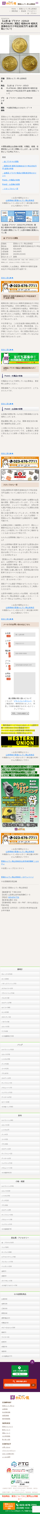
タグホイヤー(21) (7, 988)
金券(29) (4, 1304)
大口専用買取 (6, 1436)
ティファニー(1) (7, 1083)
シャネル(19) (6, 1059)
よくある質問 (6, 1457)
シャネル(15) (6, 1196)
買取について (6, 1433)
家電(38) (4, 1313)
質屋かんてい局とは (8, 1406)
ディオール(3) (6, 1158)
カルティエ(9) (6, 1210)
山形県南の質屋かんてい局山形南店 (20, 200)
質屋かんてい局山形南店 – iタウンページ (17, 877)
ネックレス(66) (7, 1252)
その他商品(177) (7, 1356)
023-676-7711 (13, 897)
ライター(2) (5, 1337)
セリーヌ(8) (5, 1102)
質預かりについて (7, 1426)
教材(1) (4, 1332)
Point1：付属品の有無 (11, 180)
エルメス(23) (6, 1191)
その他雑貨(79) (7, 1229)
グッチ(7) (5, 1134)
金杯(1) (4, 1271)
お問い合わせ (6, 1447)
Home (14, 9)
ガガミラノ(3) (6, 1017)
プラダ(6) (5, 1144)
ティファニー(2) (7, 1153)
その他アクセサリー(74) (9, 1285)
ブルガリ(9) (5, 998)
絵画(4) (4, 1342)
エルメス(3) (5, 1125)
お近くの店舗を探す (8, 1454)
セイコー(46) (6, 1007)
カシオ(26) (5, 1012)
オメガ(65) (5, 979)
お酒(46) (4, 1299)
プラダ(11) (5, 1073)
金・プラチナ (32, 13)
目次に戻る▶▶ (7, 278)
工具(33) (4, 1308)
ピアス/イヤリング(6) (9, 1257)
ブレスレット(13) (7, 1261)
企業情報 (5, 1409)
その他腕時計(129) (8, 1036)
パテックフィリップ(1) (9, 983)
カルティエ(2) (6, 1149)
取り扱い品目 (6, 1439)
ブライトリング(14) (8, 993)
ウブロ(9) (5, 1031)
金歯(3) (4, 1276)
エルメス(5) (5, 1026)
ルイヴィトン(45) (7, 1120)
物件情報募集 (6, 1418)
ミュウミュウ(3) (7, 1163)
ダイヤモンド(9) (7, 1281)
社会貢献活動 (6, 1412)
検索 (33, 1385)
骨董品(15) (5, 1323)
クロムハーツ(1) (7, 1087)
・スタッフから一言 (10, 189)
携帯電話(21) (6, 1318)
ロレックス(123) (7, 974)
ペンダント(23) (7, 1266)
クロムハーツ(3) (7, 1168)
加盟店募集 (5, 1415)
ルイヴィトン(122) (8, 1049)
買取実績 (15, 11)
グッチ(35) (5, 1064)
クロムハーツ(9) (7, 1219)
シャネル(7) (5, 1130)
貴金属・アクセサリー (29, 11)
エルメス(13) (6, 1054)
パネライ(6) (5, 1022)
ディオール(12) (6, 1097)
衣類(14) (4, 1346)
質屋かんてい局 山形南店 (28, 9)
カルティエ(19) (6, 1002)
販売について (6, 1430)
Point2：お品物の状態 (11, 184)
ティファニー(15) (7, 1215)
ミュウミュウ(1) (7, 1224)
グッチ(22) (5, 1200)
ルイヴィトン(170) (8, 1186)
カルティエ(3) (6, 1078)
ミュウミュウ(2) (7, 1092)
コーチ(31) (5, 1068)
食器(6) (4, 1351)
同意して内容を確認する (20, 713)
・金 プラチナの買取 (10, 162)
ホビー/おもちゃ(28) (8, 1327)
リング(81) (5, 1247)
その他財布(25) (7, 1172)
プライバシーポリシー (23, 701)
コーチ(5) (5, 1139)
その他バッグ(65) (7, 1107)
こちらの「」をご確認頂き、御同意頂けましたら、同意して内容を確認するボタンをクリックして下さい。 (20, 703)
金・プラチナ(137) (8, 1242)
